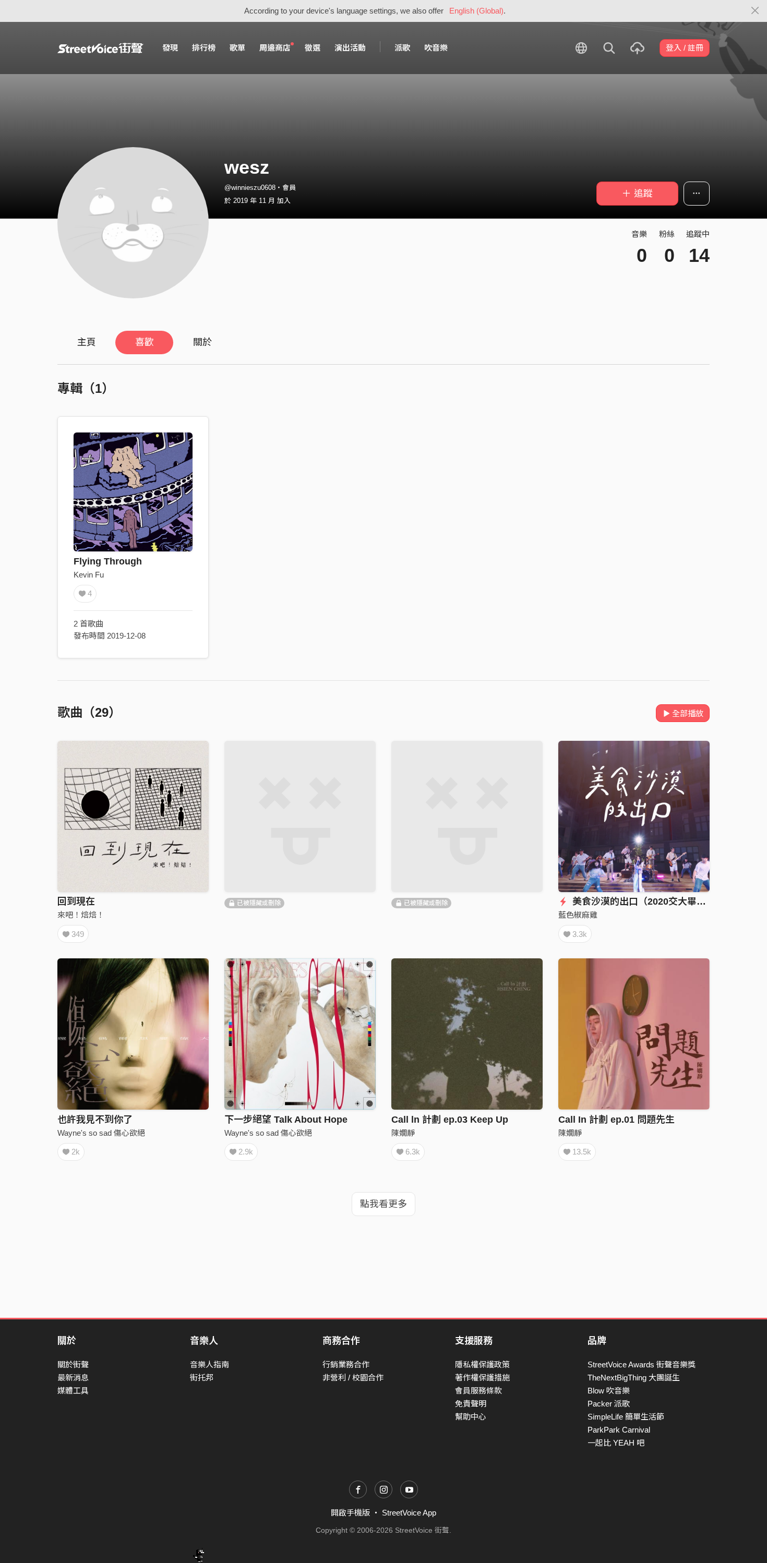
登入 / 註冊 (684, 47)
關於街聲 (73, 1364)
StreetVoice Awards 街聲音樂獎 (642, 1364)
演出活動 (350, 47)
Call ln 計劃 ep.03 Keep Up (449, 1119)
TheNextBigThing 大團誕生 (634, 1377)
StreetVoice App (409, 1512)
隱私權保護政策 (482, 1364)
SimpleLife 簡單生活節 (626, 1416)
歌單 (237, 47)
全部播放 (687, 713)
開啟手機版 (350, 1512)
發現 (170, 47)
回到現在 (76, 901)
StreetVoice (100, 48)
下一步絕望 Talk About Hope (285, 1119)
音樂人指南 (209, 1364)
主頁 (86, 342)
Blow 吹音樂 (609, 1390)
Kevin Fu (89, 574)
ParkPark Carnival (619, 1429)
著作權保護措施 (482, 1377)
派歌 (402, 47)
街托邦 (201, 1377)
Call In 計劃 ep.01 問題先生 (616, 1119)
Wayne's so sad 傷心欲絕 (101, 1132)
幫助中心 (470, 1416)
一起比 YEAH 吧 (616, 1442)
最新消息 (73, 1377)
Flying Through (108, 561)
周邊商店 (275, 47)
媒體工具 (73, 1390)
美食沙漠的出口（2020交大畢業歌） (647, 901)
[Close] (755, 11)
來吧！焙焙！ (80, 914)
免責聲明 (470, 1403)
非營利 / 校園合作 (353, 1377)
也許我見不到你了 (95, 1119)
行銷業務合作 (345, 1364)
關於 (202, 342)
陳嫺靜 (403, 1132)
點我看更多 (383, 1204)
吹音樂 (436, 47)
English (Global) (476, 10)
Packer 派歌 (609, 1403)
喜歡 (144, 342)
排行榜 (203, 47)
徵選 (312, 47)
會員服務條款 (478, 1390)
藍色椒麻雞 (577, 914)
